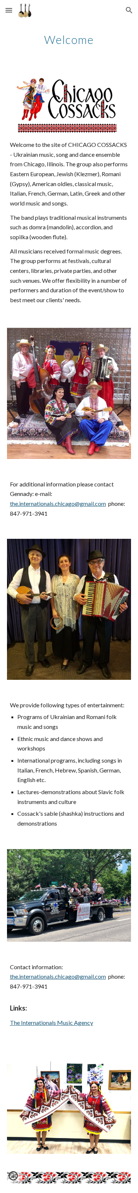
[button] (9, 10)
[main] (69, 38)
